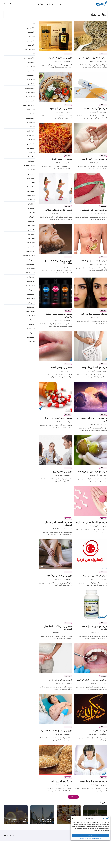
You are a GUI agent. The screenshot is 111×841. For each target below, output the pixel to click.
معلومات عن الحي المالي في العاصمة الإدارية (43, 820)
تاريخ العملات (30, 152)
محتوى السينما (30, 290)
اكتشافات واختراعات (28, 71)
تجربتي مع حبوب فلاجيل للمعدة (94, 159)
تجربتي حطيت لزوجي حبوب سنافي (57, 418)
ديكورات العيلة (30, 187)
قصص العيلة (31, 234)
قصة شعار (31, 230)
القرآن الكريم (30, 131)
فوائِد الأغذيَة (31, 221)
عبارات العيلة (30, 204)
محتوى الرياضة (30, 285)
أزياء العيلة (31, 36)
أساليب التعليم (30, 41)
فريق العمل (41, 4)
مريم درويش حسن (67, 528)
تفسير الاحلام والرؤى (28, 165)
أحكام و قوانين (30, 28)
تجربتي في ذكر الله (99, 730)
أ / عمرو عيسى (103, 61)
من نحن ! (54, 4)
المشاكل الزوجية (29, 144)
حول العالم (31, 174)
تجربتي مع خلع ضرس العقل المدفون (92, 680)
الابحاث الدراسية (30, 79)
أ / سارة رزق (68, 112)
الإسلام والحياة (30, 75)
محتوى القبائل (30, 307)
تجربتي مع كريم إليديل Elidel (95, 108)
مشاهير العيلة (30, 315)
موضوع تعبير (30, 341)
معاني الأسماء (30, 328)
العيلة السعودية (30, 118)
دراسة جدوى (30, 182)
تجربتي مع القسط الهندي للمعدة (94, 260)
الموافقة (90, 835)
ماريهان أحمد (68, 421)
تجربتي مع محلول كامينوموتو (60, 57)
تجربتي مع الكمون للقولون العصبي (93, 57)
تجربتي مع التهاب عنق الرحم (60, 680)
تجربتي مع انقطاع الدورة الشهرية (93, 781)
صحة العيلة (31, 199)
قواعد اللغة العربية (29, 242)
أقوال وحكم (31, 45)
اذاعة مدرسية (30, 66)
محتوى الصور (30, 294)
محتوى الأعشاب (30, 260)
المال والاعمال (30, 135)
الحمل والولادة (30, 84)
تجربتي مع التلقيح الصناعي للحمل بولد (56, 730)
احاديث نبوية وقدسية (28, 58)
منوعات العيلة (30, 337)
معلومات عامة (30, 333)
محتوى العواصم (30, 303)
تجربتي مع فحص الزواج (62, 471)
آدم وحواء (31, 23)
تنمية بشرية (31, 169)
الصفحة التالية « (73, 797)
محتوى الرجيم (30, 277)
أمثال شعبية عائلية (29, 49)
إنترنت (32, 53)
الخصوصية (60, 4)
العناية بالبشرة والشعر (28, 105)
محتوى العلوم (30, 298)
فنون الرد (31, 212)
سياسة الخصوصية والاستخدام (85, 838)
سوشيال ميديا (30, 191)
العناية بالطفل (30, 109)
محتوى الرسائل (30, 281)
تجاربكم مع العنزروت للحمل (60, 781)
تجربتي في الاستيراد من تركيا (95, 575)
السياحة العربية (30, 96)
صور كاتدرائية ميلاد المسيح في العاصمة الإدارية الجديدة (16, 820)
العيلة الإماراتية (30, 114)
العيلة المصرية (30, 126)
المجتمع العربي (30, 139)
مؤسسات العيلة (30, 251)
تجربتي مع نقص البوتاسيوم (61, 108)
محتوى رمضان (30, 311)
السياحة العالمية (30, 92)
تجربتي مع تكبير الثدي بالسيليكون (93, 210)
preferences (33, 4)
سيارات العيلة (30, 195)
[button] (73, 818)
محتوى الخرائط (30, 272)
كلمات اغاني (31, 247)
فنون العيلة (31, 217)
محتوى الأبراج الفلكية (28, 255)
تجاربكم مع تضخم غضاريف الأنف (94, 314)
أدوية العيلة (31, 32)
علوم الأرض (31, 208)
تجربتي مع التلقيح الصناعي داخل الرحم (91, 522)
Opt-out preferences (96, 838)
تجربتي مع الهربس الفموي (61, 367)
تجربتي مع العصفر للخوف (61, 159)
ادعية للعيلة (31, 62)
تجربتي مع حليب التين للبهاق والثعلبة (92, 471)
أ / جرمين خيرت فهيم (101, 213)
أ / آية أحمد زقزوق (102, 734)
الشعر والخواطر (30, 101)
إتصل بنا (48, 4)
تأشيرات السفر (30, 148)
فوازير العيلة (31, 225)
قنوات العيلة (31, 238)
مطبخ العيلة (31, 320)
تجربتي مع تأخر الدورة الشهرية (94, 367)
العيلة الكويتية (30, 122)
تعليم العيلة (31, 161)
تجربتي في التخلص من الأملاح (59, 575)
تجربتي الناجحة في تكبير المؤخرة (58, 210)
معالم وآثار (31, 324)
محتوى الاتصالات (30, 264)
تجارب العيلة (103, 54)
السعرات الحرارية (29, 88)
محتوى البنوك (30, 268)
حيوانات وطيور (30, 178)
